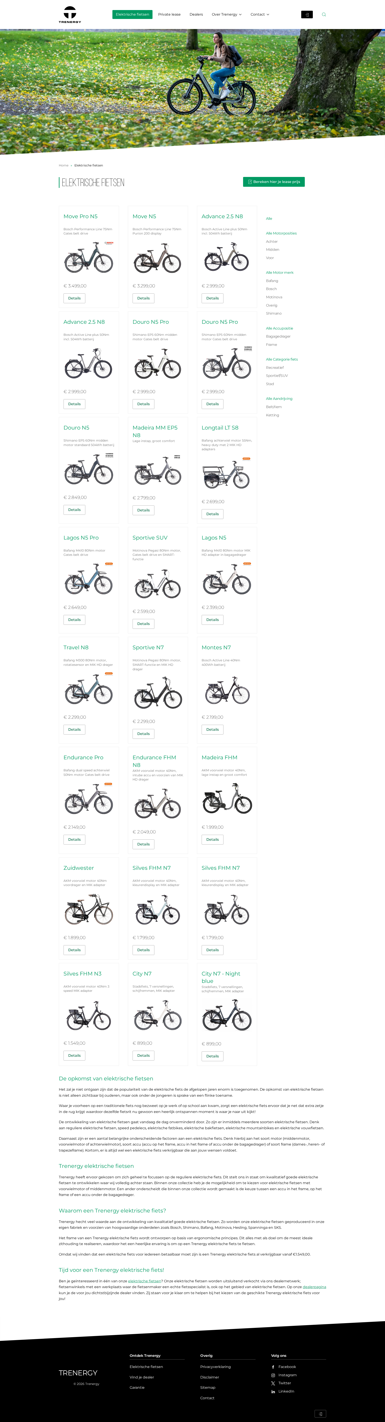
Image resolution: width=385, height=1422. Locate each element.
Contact (207, 1398)
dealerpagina (314, 1287)
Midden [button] (272, 249)
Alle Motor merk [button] (279, 272)
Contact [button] (258, 14)
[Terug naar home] (70, 14)
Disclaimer (209, 1377)
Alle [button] (269, 218)
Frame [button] (271, 345)
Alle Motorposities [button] (281, 233)
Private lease (169, 14)
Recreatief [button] (275, 367)
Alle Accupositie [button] (279, 328)
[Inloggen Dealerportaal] (307, 14)
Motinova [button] (274, 297)
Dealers (196, 14)
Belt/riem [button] (274, 407)
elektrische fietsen (144, 1281)
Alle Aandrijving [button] (279, 398)
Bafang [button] (272, 281)
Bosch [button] (271, 289)
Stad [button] (270, 384)
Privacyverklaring (215, 1367)
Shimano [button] (274, 313)
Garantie (137, 1387)
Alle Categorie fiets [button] (282, 359)
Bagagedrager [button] (278, 336)
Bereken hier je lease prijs (276, 182)
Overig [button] (271, 305)
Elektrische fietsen (132, 14)
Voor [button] (270, 258)
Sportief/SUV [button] (277, 376)
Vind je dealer (142, 1377)
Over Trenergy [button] (224, 14)
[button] (324, 14)
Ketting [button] (272, 415)
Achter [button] (272, 241)
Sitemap (207, 1387)
